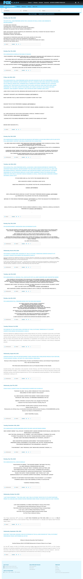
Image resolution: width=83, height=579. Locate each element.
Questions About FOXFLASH (10, 566)
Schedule (41, 2)
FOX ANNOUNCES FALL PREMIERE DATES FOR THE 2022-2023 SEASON (22, 301)
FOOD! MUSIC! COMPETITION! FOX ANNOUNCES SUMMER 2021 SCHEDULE (23, 388)
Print (7, 44)
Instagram (12, 572)
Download (8, 70)
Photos (18, 6)
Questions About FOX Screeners (11, 567)
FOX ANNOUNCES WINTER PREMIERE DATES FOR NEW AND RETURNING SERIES (25, 428)
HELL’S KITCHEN (9, 6)
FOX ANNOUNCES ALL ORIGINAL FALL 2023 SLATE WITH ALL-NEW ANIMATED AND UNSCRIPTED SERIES (31, 277)
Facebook (18, 572)
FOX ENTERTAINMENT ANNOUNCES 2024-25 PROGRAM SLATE (20, 226)
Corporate (46, 2)
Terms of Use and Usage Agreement (62, 572)
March (43, 10)
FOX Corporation (32, 566)
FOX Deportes (32, 569)
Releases (36, 2)
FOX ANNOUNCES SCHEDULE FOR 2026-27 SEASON (17, 54)
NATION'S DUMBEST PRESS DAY (57, 2)
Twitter (6, 572)
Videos (29, 6)
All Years (25, 10)
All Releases (6, 10)
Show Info (35, 6)
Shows (30, 2)
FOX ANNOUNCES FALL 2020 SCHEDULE (14, 462)
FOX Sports (31, 567)
